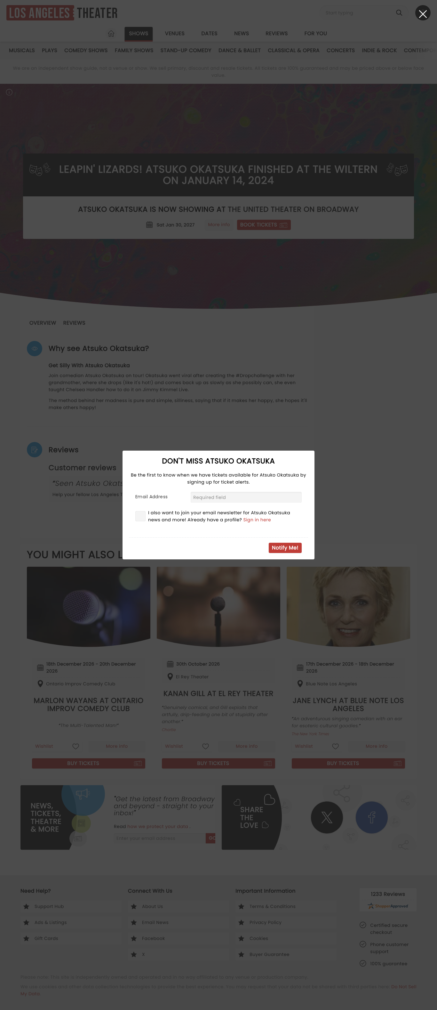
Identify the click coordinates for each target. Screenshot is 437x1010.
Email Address (151, 496)
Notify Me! (285, 547)
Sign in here (257, 520)
